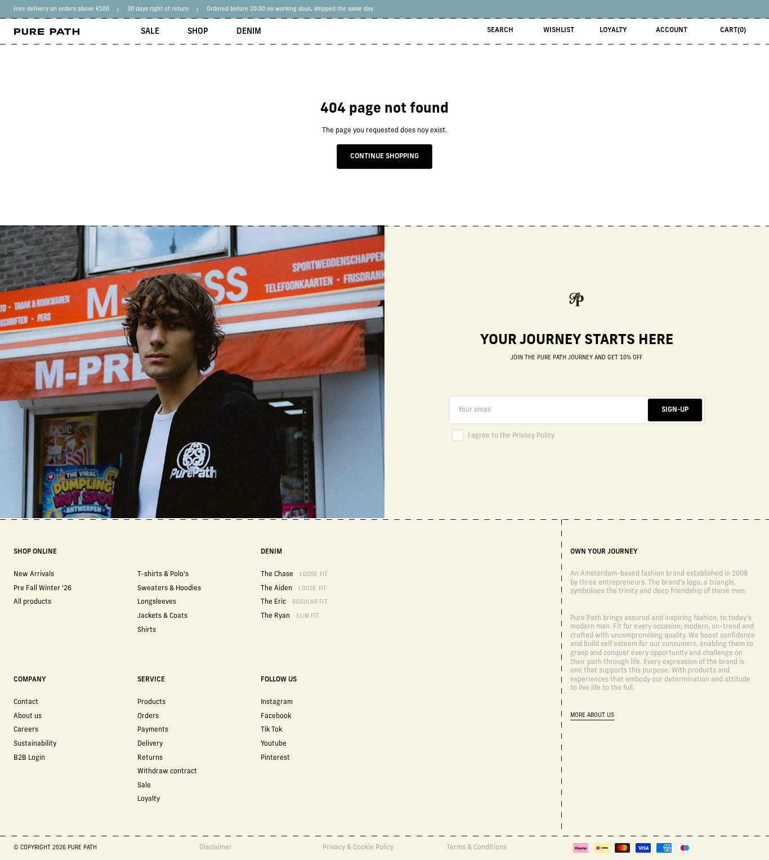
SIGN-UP (674, 410)
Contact (26, 702)
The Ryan (290, 616)
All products (32, 602)
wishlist (558, 30)
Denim (248, 32)
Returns (150, 758)
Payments (152, 730)
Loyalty (613, 30)
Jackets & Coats (162, 616)
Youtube (274, 744)
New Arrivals (34, 574)
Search (500, 30)
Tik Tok (271, 730)
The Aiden (294, 588)
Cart (733, 30)
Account (671, 30)
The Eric (294, 602)
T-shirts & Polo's (163, 574)
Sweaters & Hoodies (169, 588)
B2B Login (29, 758)
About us (28, 716)
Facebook (276, 716)
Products (151, 702)
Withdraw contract (167, 771)
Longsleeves (156, 602)
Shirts (146, 630)
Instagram (277, 702)
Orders (148, 716)
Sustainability (35, 744)
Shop (197, 32)
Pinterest (275, 758)
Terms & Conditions (476, 847)
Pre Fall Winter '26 (42, 588)
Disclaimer (215, 847)
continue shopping (384, 156)
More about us (592, 715)
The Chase (294, 574)
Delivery (150, 744)
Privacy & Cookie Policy (358, 847)
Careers (26, 730)
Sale (150, 32)
